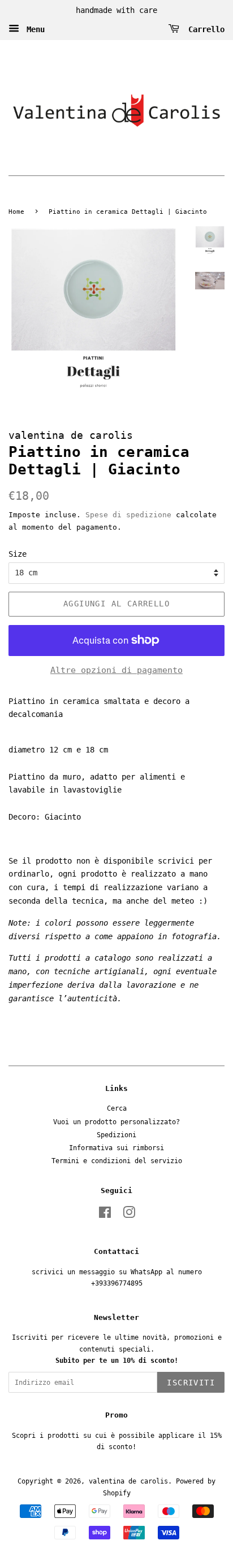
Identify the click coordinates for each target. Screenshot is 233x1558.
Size (17, 553)
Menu (33, 28)
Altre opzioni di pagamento (116, 670)
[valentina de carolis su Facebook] (104, 1215)
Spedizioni (116, 1135)
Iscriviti (191, 1382)
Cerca (117, 1108)
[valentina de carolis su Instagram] (129, 1215)
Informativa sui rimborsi (116, 1148)
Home (16, 211)
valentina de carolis (128, 1481)
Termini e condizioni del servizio (116, 1161)
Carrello (204, 28)
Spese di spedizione (128, 514)
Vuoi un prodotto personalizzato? (116, 1122)
